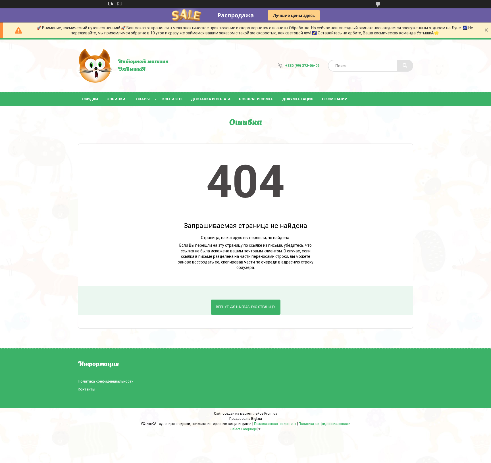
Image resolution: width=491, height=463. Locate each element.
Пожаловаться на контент (275, 424)
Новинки (116, 99)
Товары (142, 99)
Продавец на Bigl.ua (245, 419)
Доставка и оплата (210, 99)
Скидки (90, 99)
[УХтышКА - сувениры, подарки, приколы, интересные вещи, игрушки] (95, 66)
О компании (335, 99)
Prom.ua (270, 414)
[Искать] (405, 66)
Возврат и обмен (256, 99)
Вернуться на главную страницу (245, 307)
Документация (297, 99)
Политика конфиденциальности (106, 381)
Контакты (172, 99)
